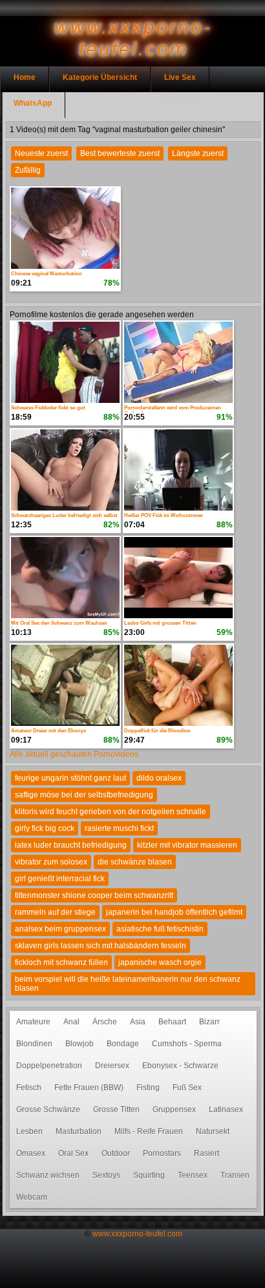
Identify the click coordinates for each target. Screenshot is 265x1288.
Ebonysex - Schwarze (180, 1065)
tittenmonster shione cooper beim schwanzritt (94, 895)
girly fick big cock (44, 828)
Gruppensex (174, 1109)
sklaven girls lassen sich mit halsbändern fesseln (100, 945)
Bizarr (209, 1021)
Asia (137, 1021)
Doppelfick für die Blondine (157, 731)
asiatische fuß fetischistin (160, 928)
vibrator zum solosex (51, 861)
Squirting (149, 1175)
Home (25, 77)
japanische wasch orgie (160, 962)
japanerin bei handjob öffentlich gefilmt (174, 912)
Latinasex (226, 1109)
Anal (71, 1021)
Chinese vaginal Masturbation (46, 274)
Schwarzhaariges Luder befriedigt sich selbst (64, 515)
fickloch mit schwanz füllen (61, 962)
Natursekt (212, 1131)
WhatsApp (33, 103)
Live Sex (180, 77)
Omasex (30, 1153)
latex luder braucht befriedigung (71, 845)
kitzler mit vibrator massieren (187, 845)
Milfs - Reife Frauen (148, 1131)
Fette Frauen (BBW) (88, 1087)
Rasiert (206, 1153)
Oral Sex (73, 1153)
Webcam (31, 1197)
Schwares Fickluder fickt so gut (48, 408)
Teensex (192, 1175)
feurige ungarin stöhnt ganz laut (70, 778)
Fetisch (28, 1087)
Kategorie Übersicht (100, 77)
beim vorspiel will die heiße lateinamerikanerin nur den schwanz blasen (127, 984)
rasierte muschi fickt (119, 828)
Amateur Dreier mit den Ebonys (48, 731)
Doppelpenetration (49, 1065)
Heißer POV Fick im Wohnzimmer (163, 515)
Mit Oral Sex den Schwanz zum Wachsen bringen (59, 624)
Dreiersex (112, 1065)
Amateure (33, 1021)
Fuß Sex (187, 1087)
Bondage (123, 1043)
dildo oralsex (159, 778)
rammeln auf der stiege (55, 912)
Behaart (172, 1021)
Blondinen (34, 1043)
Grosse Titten (116, 1109)
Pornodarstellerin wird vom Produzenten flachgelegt (172, 409)
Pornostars (162, 1153)
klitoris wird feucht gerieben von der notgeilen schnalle (110, 811)
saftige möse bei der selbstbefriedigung (84, 794)
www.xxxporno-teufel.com (137, 1233)
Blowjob (79, 1043)
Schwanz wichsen (48, 1175)
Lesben (29, 1131)
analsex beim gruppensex (60, 928)
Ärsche (104, 1021)
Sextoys (106, 1175)
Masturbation (78, 1131)
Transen (234, 1175)
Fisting (148, 1087)
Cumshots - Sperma (187, 1043)
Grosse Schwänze (48, 1109)
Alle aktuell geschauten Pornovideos (74, 754)
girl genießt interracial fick (60, 878)
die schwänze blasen (135, 861)
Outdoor (115, 1153)
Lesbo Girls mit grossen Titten (160, 623)
